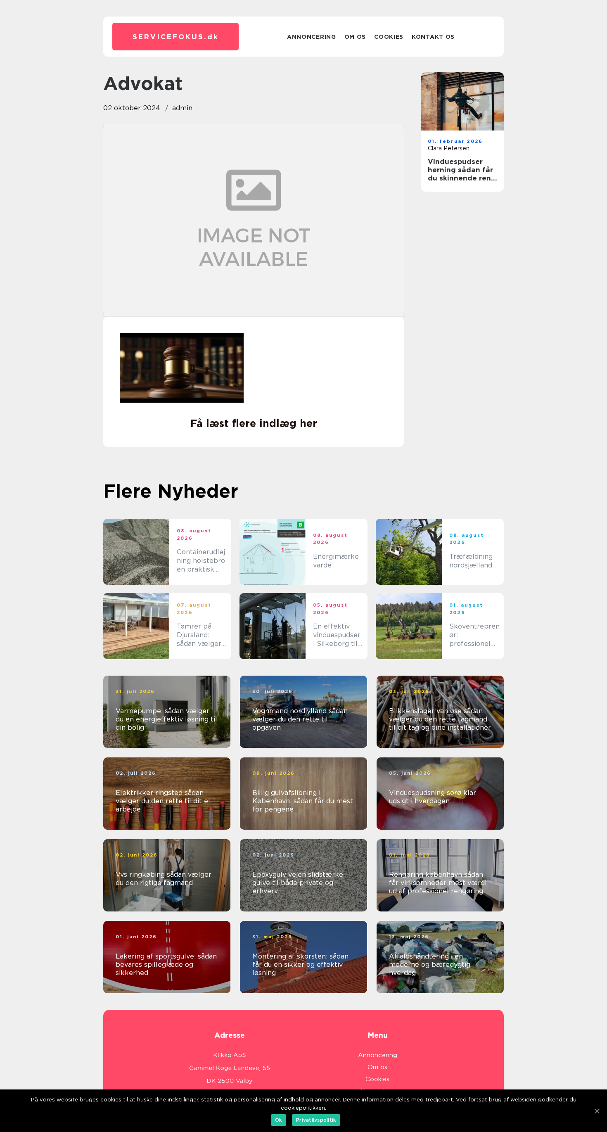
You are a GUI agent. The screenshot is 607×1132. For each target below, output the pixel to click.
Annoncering (311, 36)
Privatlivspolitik (316, 1120)
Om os (355, 36)
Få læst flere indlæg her (253, 423)
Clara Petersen (448, 148)
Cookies (388, 36)
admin (182, 108)
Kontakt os (433, 36)
